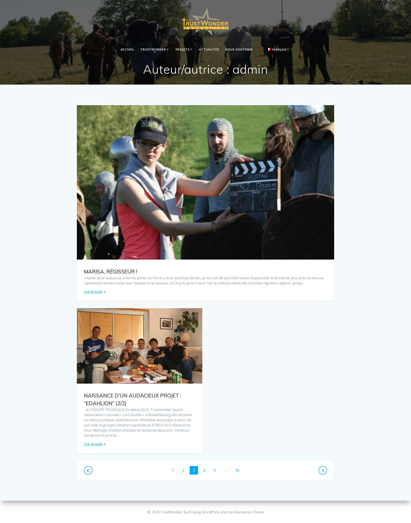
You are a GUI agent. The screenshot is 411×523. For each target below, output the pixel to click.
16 (238, 470)
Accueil (127, 49)
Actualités (209, 49)
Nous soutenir (239, 49)
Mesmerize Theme (249, 512)
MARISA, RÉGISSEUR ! (110, 271)
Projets (183, 49)
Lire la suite (93, 291)
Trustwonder (153, 49)
